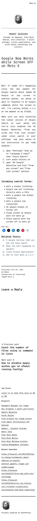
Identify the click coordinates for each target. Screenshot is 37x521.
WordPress (26, 513)
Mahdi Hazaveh (18, 34)
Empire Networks (9, 412)
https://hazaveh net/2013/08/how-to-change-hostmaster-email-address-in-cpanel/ (18, 457)
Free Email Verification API (15, 422)
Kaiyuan (5, 425)
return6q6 (6, 477)
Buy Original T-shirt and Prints (17, 409)
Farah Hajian (7, 415)
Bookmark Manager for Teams (15, 406)
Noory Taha (6, 432)
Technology (20, 274)
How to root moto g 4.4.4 (19, 255)
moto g (11, 277)
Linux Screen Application (19, 252)
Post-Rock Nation (9, 438)
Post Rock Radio (9, 435)
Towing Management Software (15, 444)
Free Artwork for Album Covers (16, 419)
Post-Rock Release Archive (14, 441)
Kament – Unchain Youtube (13, 428)
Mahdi (6, 272)
